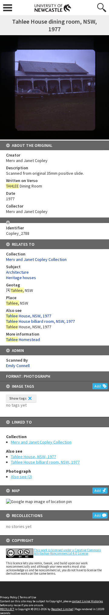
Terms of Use (28, 597)
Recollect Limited (62, 609)
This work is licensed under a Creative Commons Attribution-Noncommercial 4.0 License (67, 552)
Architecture (17, 272)
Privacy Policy (9, 597)
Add (97, 386)
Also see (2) (21, 476)
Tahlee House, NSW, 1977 (33, 456)
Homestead (23, 339)
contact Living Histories (87, 601)
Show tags (18, 398)
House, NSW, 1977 (28, 316)
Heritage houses (21, 277)
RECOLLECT (7, 609)
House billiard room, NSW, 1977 (40, 321)
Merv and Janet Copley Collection (41, 442)
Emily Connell (18, 365)
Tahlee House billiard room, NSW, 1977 (45, 462)
